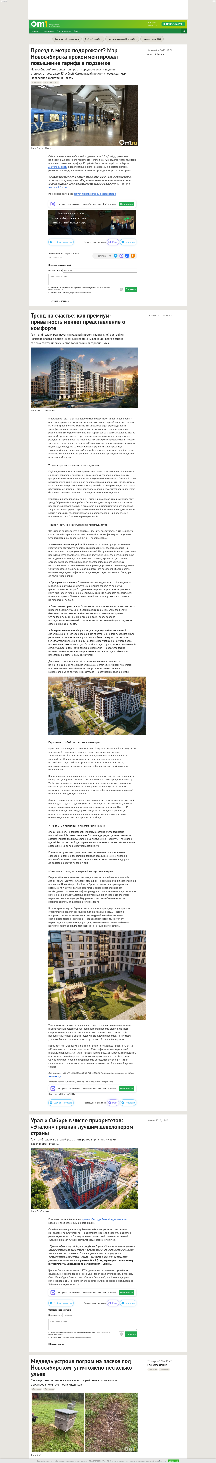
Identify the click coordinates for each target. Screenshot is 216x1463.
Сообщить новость (63, 241)
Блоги (77, 30)
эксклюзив (152, 1369)
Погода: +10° (152, 23)
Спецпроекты (64, 30)
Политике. (162, 1461)
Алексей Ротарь (155, 54)
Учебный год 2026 (93, 39)
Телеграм (130, 241)
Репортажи (48, 30)
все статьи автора (55, 257)
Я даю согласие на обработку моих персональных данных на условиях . (79, 289)
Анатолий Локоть (57, 166)
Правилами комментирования (81, 293)
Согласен (173, 1461)
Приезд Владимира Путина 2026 (122, 39)
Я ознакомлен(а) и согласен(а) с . (70, 293)
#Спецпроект (49, 1389)
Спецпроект (164, 1369)
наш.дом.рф (54, 1076)
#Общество (36, 82)
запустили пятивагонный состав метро (95, 193)
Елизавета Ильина (157, 1364)
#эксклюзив (36, 1389)
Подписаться (126, 203)
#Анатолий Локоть (50, 82)
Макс (115, 241)
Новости (35, 30)
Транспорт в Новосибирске (67, 39)
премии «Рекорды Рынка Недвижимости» (104, 1219)
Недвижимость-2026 (152, 39)
